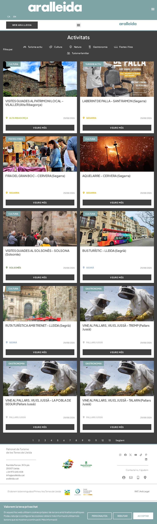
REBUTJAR (122, 515)
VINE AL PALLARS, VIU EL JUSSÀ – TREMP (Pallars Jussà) (115, 327)
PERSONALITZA (99, 515)
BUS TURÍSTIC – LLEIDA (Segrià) (104, 250)
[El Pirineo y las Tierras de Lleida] (83, 495)
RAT (136, 491)
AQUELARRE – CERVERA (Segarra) (106, 176)
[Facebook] (125, 455)
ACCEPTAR (143, 515)
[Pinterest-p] (146, 455)
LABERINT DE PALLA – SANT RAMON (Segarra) (114, 101)
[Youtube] (136, 455)
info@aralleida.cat (15, 475)
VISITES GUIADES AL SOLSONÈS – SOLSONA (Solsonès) (37, 252)
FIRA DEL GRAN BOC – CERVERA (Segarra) (35, 176)
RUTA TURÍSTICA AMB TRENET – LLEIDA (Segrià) (38, 325)
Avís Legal (144, 491)
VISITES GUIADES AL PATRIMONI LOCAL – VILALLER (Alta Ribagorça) (34, 102)
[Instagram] (120, 455)
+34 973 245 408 (14, 471)
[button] (152, 9)
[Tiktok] (141, 455)
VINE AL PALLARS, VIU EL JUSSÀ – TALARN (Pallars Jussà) (116, 402)
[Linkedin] (146, 459)
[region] (78, 513)
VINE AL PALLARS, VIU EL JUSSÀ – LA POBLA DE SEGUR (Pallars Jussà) (38, 402)
